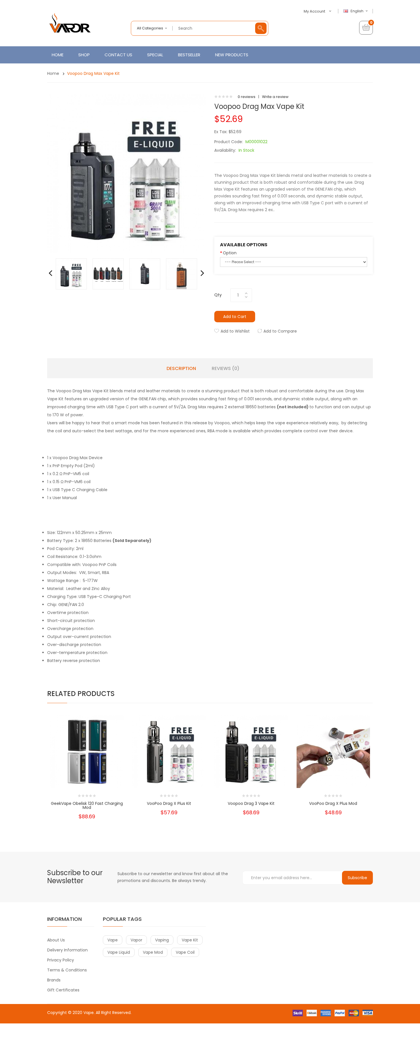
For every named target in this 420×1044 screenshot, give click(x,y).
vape (112, 940)
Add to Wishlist (235, 331)
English (357, 11)
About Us (56, 940)
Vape (88, 1012)
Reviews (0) (225, 368)
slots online (66, 1029)
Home (53, 73)
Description (181, 368)
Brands (54, 980)
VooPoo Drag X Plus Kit (169, 803)
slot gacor (152, 1035)
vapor (136, 940)
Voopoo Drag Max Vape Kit (93, 73)
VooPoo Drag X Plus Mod (333, 803)
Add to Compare (280, 331)
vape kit (190, 940)
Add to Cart (234, 316)
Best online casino (107, 1018)
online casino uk (96, 1024)
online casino (118, 1029)
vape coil (185, 952)
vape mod (153, 952)
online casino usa (140, 1018)
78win (65, 1024)
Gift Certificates (63, 990)
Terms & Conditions (67, 970)
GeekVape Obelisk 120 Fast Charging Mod (87, 805)
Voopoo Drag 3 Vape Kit (251, 803)
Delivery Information (67, 950)
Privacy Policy (60, 960)
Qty (218, 295)
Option (230, 253)
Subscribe (357, 878)
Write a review (275, 96)
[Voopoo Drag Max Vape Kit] (71, 273)
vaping (162, 940)
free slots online (91, 1029)
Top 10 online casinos (156, 1041)
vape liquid (118, 952)
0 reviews (246, 96)
